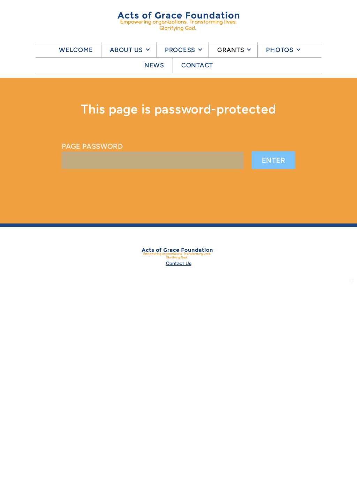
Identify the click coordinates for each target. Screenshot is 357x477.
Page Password (92, 146)
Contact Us (178, 263)
